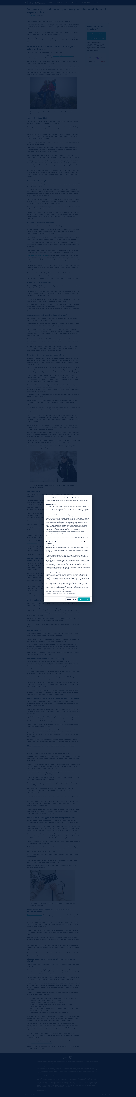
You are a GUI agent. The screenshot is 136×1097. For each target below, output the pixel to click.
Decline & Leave (71, 599)
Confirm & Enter (84, 599)
